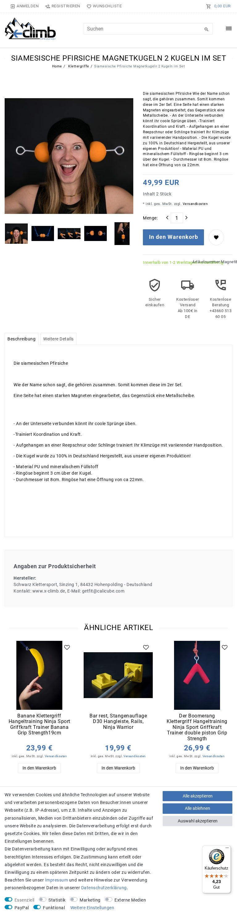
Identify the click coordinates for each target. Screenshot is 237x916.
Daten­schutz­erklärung (104, 887)
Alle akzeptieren (198, 795)
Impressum (56, 880)
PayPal (22, 907)
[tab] (22, 339)
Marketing (90, 900)
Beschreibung (21, 338)
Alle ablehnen (197, 808)
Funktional (54, 907)
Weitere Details (58, 338)
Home (57, 66)
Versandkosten (194, 204)
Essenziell (25, 900)
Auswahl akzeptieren (198, 820)
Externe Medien (130, 900)
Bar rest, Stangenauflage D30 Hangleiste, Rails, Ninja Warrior (118, 721)
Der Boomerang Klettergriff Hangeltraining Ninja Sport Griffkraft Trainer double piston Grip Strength (197, 727)
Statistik (57, 900)
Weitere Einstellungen (92, 907)
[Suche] (206, 29)
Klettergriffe (78, 66)
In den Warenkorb (173, 237)
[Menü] (227, 849)
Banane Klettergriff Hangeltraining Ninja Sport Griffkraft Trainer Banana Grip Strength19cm (39, 724)
